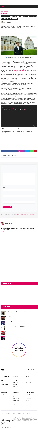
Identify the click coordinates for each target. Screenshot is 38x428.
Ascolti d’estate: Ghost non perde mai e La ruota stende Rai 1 (14, 316)
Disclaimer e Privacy (9, 413)
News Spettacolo (28, 382)
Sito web (4, 199)
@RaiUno (27, 108)
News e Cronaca (5, 376)
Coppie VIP (15, 380)
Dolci (26, 396)
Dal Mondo (3, 380)
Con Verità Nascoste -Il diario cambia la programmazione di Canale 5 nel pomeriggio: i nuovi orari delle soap (20, 337)
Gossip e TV (16, 376)
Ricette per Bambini (29, 405)
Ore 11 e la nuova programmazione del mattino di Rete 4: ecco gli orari (15, 331)
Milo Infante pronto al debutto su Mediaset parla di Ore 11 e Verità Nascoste (16, 326)
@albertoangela (16, 108)
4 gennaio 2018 (23, 123)
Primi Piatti (27, 400)
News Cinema (28, 378)
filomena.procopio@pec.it (7, 421)
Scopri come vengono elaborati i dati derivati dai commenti (26, 214)
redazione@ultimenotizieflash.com (7, 420)
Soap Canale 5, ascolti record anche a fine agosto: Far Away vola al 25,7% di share (17, 311)
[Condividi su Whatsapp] (32, 151)
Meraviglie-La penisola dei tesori (20, 70)
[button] (36, 6)
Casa (14, 394)
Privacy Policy (29, 413)
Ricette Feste (28, 404)
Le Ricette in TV (28, 398)
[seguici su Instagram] (31, 370)
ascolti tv (9, 155)
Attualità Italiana (3, 378)
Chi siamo (2, 413)
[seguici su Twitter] (36, 370)
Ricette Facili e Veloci (29, 402)
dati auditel (14, 155)
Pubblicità (23, 413)
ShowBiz (28, 376)
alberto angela (4, 155)
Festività (14, 405)
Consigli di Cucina (28, 394)
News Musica (28, 380)
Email (4, 193)
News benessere (16, 400)
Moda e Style (15, 396)
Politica (2, 386)
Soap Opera (15, 388)
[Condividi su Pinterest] (35, 151)
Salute (14, 402)
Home (2, 11)
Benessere (16, 392)
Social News (4, 392)
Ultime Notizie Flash (4, 287)
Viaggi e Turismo (16, 404)
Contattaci (19, 413)
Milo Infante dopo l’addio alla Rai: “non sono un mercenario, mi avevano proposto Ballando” (18, 321)
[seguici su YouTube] (33, 370)
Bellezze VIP (15, 378)
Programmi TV (6, 11)
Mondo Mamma (16, 398)
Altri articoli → (3, 231)
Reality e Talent (15, 386)
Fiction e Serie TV (16, 382)
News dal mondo (4, 394)
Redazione (14, 413)
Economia (2, 382)
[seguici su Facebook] (29, 370)
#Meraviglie (27, 109)
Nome (4, 187)
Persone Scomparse (4, 384)
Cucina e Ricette (30, 392)
